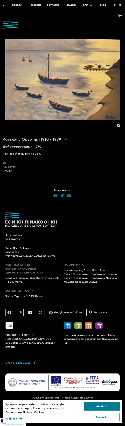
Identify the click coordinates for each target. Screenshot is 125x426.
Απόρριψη (102, 417)
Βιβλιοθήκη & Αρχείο (18, 248)
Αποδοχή (101, 406)
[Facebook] (10, 314)
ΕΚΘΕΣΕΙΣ (36, 5)
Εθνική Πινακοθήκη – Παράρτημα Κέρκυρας (91, 274)
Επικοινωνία (12, 239)
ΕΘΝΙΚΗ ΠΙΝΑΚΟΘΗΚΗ (4, 5)
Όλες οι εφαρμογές (17, 363)
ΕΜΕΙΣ (102, 5)
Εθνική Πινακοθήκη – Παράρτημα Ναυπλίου (91, 278)
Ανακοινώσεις (14, 235)
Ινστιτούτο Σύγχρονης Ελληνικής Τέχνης (30, 256)
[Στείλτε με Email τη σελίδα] (69, 195)
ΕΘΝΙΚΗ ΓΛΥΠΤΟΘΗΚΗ (20, 291)
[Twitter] (42, 314)
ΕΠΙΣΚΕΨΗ (17, 5)
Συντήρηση (12, 252)
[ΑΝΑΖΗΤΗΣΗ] (120, 5)
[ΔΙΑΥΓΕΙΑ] (109, 382)
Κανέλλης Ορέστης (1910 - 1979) (33, 139)
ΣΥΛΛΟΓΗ (54, 5)
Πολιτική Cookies (33, 412)
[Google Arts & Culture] (66, 314)
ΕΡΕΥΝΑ (87, 5)
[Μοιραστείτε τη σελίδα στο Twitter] (62, 195)
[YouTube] (31, 314)
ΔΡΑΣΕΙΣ (71, 5)
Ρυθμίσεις (11, 418)
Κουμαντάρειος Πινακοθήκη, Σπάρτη (86, 270)
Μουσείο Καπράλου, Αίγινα (80, 282)
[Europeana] (99, 314)
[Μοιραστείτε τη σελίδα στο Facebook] (55, 195)
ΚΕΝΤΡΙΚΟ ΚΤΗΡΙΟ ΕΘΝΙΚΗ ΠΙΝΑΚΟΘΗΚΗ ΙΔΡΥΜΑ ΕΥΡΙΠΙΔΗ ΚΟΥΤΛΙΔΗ (24, 268)
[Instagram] (21, 314)
